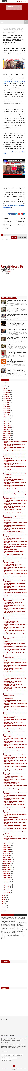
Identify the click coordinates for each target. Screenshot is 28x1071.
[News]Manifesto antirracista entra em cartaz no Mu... (14, 587)
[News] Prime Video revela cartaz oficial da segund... (15, 663)
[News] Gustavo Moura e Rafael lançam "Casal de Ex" (14, 513)
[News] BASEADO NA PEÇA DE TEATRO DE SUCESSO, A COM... (14, 675)
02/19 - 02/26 (6, 879)
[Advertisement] (10, 286)
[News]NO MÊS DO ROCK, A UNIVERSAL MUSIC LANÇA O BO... (15, 713)
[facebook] (17, 1)
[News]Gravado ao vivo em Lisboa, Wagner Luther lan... (15, 500)
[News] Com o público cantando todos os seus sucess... (14, 451)
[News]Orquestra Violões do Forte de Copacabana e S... (13, 729)
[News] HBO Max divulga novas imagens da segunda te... (15, 470)
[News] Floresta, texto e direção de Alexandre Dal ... (12, 751)
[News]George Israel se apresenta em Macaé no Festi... (13, 538)
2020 (3, 899)
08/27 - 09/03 (7, 426)
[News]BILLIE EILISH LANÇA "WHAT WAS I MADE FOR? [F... (15, 535)
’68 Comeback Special (7, 1060)
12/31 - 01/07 (6, 390)
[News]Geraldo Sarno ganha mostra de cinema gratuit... (14, 835)
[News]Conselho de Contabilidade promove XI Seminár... (15, 754)
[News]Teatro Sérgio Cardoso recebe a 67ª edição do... (15, 637)
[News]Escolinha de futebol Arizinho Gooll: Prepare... (14, 609)
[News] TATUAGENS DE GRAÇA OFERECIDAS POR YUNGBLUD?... (14, 758)
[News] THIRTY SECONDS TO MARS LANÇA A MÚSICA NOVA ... (14, 454)
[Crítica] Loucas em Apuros (10, 817)
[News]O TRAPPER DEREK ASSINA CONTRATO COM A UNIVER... (15, 558)
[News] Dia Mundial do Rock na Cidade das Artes (14, 795)
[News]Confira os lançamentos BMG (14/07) (15, 544)
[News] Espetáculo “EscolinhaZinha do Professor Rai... (13, 552)
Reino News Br (12, 266)
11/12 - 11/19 (6, 404)
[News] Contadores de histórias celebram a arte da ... (15, 811)
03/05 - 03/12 (7, 875)
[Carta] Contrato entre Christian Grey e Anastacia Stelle (17, 315)
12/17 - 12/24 (6, 394)
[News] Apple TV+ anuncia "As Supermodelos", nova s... (11, 783)
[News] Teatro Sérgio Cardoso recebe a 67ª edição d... (15, 780)
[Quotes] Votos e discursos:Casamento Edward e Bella (17, 301)
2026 (3, 383)
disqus (19, 237)
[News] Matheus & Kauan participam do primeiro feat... (14, 486)
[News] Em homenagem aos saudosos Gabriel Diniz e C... (13, 716)
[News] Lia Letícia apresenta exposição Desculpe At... (14, 672)
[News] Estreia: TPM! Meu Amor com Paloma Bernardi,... (15, 767)
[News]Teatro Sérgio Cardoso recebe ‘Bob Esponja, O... (14, 832)
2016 (3, 907)
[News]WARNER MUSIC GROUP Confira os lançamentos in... (14, 445)
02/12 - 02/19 (6, 881)
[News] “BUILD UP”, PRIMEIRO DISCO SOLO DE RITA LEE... (15, 745)
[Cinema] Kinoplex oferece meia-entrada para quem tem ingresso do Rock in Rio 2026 (16, 361)
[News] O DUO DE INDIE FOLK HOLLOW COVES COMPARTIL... (15, 786)
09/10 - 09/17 (6, 422)
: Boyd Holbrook (5, 1057)
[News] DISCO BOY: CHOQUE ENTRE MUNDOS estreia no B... (15, 593)
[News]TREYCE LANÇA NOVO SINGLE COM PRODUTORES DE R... (14, 507)
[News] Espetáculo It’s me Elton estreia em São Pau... (15, 820)
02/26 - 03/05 (7, 877)
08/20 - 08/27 (7, 428)
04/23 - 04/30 (7, 861)
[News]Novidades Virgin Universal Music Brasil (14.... (14, 448)
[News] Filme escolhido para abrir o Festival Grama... (15, 839)
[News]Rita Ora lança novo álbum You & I (14, 492)
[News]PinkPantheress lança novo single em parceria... (14, 526)
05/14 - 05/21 (6, 855)
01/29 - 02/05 (7, 885)
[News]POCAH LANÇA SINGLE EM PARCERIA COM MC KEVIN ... (14, 529)
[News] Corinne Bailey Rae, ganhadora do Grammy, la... (14, 789)
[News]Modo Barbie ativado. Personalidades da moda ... (11, 621)
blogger (14, 237)
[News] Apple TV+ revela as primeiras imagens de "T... (13, 799)
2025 (3, 385)
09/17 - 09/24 (7, 420)
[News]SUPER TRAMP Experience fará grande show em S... (13, 723)
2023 (3, 389)
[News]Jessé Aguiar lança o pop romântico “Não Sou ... (15, 523)
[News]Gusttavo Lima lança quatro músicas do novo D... (15, 489)
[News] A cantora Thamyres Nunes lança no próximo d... (15, 547)
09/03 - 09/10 (7, 424)
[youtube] (21, 1)
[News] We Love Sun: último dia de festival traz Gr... (14, 720)
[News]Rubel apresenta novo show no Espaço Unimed (13, 697)
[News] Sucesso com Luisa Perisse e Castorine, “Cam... (13, 776)
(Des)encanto (19, 1055)
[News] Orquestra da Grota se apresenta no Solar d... (14, 590)
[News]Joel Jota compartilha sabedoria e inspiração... (14, 483)
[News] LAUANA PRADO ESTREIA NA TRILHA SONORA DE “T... (14, 748)
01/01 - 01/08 (6, 893)
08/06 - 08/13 (7, 431)
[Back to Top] (14, 1066)
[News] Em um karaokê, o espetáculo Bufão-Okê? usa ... (13, 710)
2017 (3, 905)
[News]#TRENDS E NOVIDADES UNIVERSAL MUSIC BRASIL (14, 519)
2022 (3, 895)
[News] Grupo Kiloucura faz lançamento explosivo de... (14, 583)
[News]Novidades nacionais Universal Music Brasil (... (15, 442)
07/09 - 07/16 (7, 439)
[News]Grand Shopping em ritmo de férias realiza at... (14, 634)
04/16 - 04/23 (7, 863)
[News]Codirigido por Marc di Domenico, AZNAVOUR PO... (14, 457)
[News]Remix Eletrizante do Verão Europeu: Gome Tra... (15, 735)
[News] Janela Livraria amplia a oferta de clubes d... (14, 461)
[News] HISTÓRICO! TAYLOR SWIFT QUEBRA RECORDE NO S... (14, 688)
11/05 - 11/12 (6, 406)
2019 (3, 901)
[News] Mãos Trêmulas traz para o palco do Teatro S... (15, 792)
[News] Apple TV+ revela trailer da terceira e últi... (15, 764)
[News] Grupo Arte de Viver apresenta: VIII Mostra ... (14, 773)
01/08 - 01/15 (6, 891)
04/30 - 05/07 (7, 859)
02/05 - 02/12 (7, 883)
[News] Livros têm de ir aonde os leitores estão (14, 659)
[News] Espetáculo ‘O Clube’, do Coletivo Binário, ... (14, 606)
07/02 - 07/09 (7, 842)
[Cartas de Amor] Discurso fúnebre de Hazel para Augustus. (16, 330)
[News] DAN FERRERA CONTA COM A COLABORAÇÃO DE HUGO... (12, 564)
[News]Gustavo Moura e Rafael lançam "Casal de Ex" (14, 644)
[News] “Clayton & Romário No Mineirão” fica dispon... (14, 568)
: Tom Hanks (13, 1057)
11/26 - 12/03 (6, 400)
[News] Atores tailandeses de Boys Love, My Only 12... (15, 625)
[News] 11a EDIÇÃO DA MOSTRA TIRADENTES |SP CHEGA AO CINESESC (15, 322)
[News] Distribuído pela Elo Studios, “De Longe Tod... (14, 653)
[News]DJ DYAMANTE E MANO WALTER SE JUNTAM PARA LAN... (14, 510)
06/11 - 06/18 (6, 847)
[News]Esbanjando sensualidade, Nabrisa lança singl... (14, 826)
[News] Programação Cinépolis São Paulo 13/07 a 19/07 (14, 770)
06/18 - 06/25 (6, 846)
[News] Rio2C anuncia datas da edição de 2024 (14, 738)
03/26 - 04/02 (7, 869)
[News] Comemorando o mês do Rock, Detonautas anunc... (13, 497)
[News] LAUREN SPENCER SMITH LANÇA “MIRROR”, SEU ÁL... (13, 532)
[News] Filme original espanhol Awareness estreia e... (14, 467)
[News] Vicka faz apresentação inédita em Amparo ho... (15, 707)
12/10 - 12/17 (6, 396)
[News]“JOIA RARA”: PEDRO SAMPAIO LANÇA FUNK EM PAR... (14, 473)
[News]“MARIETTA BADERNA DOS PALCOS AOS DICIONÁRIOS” (17, 337)
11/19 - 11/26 (6, 402)
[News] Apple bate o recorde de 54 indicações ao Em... (12, 682)
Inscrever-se (20, 914)
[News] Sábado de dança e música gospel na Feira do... (14, 580)
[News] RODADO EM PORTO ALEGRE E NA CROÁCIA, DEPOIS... (13, 464)
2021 (3, 897)
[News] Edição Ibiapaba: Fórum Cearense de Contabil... (15, 704)
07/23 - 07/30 (7, 435)
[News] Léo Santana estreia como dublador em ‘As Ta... (15, 814)
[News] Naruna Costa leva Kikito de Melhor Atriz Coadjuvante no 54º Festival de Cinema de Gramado (17, 352)
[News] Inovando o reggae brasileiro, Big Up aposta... (15, 596)
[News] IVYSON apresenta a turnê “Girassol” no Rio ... (15, 618)
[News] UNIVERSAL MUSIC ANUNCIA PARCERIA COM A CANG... (15, 829)
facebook (24, 237)
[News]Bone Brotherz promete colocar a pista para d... (14, 516)
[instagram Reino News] (23, 1)
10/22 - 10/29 (6, 410)
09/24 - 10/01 (6, 418)
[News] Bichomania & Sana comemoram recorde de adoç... (14, 650)
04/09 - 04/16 (7, 865)
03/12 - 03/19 (6, 873)
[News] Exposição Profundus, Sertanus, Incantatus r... (14, 742)
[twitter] (19, 1)
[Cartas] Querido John (12, 344)
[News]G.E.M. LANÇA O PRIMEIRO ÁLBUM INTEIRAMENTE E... (13, 555)
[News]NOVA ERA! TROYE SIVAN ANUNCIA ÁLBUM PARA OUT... (14, 612)
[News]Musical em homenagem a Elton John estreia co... (14, 561)
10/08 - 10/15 (6, 414)
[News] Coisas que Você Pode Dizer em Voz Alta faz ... (15, 577)
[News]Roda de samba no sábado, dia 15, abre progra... (14, 808)
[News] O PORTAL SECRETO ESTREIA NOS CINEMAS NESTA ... (13, 805)
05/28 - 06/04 (7, 851)
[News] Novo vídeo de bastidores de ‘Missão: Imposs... (13, 656)
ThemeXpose (10, 1068)
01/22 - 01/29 (6, 887)
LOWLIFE (5, 81)
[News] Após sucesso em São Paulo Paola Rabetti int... (14, 726)
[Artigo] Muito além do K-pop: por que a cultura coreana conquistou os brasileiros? (13, 1040)
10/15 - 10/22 (6, 412)
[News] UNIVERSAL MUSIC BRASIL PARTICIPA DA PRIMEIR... (14, 701)
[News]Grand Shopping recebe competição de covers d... (15, 494)
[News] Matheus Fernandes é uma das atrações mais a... (13, 694)
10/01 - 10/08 (6, 416)
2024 (3, 387)
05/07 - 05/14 (7, 857)
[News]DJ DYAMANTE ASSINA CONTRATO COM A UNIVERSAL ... (14, 615)
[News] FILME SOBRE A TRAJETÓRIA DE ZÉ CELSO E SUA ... (13, 628)
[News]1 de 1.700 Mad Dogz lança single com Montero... (15, 542)
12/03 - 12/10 (6, 398)
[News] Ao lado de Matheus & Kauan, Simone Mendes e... (13, 480)
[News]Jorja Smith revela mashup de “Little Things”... (15, 571)
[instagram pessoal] (25, 1)
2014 (3, 911)
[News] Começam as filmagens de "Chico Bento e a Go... (14, 678)
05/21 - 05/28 (6, 853)
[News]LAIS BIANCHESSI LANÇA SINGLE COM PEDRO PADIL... (14, 476)
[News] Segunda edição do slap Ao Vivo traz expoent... (15, 666)
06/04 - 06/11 (6, 849)
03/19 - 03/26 (6, 871)
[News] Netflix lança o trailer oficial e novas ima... (15, 647)
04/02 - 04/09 (7, 867)
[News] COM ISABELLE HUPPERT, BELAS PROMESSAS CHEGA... (13, 669)
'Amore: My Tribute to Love (8, 1055)
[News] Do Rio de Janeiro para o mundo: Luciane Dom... (14, 640)
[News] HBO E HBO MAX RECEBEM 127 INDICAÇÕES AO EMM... (12, 685)
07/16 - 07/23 (6, 437)
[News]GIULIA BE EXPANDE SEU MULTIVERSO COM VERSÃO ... (14, 504)
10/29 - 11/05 (6, 408)
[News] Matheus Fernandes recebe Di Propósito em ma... (13, 602)
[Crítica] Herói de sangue (10, 549)
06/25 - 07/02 (7, 844)
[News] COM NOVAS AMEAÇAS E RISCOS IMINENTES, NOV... (13, 802)
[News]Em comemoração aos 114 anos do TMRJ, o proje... (14, 761)
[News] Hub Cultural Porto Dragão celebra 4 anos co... (15, 823)
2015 (3, 909)
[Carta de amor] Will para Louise (15, 308)
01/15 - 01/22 (6, 889)
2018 (3, 903)
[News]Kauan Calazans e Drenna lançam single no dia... (14, 599)
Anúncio (7, 914)
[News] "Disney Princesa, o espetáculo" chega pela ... (14, 631)
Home (4, 28)
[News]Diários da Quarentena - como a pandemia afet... (14, 732)
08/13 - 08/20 (7, 430)
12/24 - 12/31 (6, 392)
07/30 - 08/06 (7, 433)
